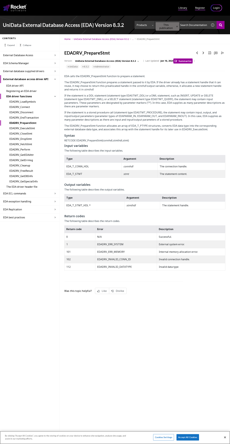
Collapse (27, 45)
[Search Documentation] (221, 25)
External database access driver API (25, 79)
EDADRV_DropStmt (20, 139)
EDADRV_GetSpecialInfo (23, 181)
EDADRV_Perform (19, 149)
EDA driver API (14, 85)
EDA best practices (14, 217)
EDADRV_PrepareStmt (22, 123)
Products (142, 25)
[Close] (225, 437)
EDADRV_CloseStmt (20, 133)
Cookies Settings (163, 437)
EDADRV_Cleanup (19, 165)
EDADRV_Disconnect (21, 112)
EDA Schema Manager (16, 63)
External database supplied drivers (23, 71)
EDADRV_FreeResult (21, 171)
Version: (68, 60)
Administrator (102, 66)
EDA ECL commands (14, 193)
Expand (11, 45)
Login (216, 8)
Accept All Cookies (187, 437)
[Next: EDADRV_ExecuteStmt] (203, 53)
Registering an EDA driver (21, 91)
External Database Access (18, 55)
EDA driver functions (19, 96)
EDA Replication (12, 209)
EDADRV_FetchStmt (20, 144)
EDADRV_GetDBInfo (21, 176)
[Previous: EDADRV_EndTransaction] (197, 53)
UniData (73, 66)
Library (182, 8)
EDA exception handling (17, 201)
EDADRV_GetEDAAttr (21, 155)
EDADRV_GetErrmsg (21, 160)
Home (67, 39)
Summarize (185, 60)
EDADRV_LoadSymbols (22, 101)
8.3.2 (86, 66)
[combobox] (182, 25)
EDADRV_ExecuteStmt (22, 128)
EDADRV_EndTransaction (24, 117)
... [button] (133, 39)
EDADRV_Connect (19, 107)
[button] (177, 26)
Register (200, 8)
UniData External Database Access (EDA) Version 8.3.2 (101, 39)
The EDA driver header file (21, 186)
